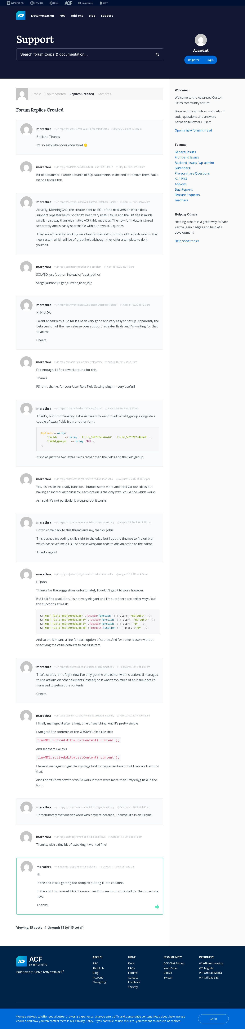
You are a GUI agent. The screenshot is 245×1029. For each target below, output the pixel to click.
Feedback (181, 200)
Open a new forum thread (193, 130)
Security (133, 987)
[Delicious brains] (103, 3)
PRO (62, 15)
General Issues (185, 152)
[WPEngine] (15, 3)
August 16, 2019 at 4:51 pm (122, 362)
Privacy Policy (84, 1021)
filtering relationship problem (85, 266)
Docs (131, 963)
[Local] (53, 3)
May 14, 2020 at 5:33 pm (132, 167)
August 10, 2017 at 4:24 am (133, 574)
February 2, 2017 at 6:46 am (135, 715)
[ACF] (68, 3)
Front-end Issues (187, 157)
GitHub (168, 973)
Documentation (42, 15)
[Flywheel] (36, 3)
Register (193, 60)
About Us (98, 968)
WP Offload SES (209, 977)
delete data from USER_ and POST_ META (91, 167)
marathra (43, 129)
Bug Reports (184, 189)
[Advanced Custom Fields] (20, 15)
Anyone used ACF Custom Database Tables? (93, 202)
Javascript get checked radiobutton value (91, 479)
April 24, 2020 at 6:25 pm (136, 202)
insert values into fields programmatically (91, 522)
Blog (92, 15)
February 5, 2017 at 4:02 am (135, 666)
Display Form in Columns (83, 866)
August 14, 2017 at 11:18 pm (135, 522)
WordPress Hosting (211, 963)
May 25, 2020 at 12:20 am (128, 129)
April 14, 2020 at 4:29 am (136, 304)
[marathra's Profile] (22, 94)
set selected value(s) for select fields (89, 129)
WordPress (170, 968)
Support (107, 15)
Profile (36, 94)
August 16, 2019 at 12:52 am (123, 408)
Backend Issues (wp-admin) (194, 163)
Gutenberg (182, 168)
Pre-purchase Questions (192, 173)
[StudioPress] (85, 3)
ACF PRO (181, 179)
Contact (133, 977)
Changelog (99, 982)
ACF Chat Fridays (174, 963)
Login (210, 60)
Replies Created (81, 94)
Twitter (168, 977)
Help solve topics (187, 241)
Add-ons (77, 15)
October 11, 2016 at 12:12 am (118, 866)
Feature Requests (187, 195)
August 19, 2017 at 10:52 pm (134, 479)
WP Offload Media (210, 973)
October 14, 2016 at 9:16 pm (126, 836)
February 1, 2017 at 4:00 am (135, 807)
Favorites (104, 94)
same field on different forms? (85, 362)
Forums (133, 973)
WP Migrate (206, 968)
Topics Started (55, 94)
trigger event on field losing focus (87, 836)
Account (98, 977)
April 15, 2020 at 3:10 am (120, 266)
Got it (213, 1019)
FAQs (131, 968)
